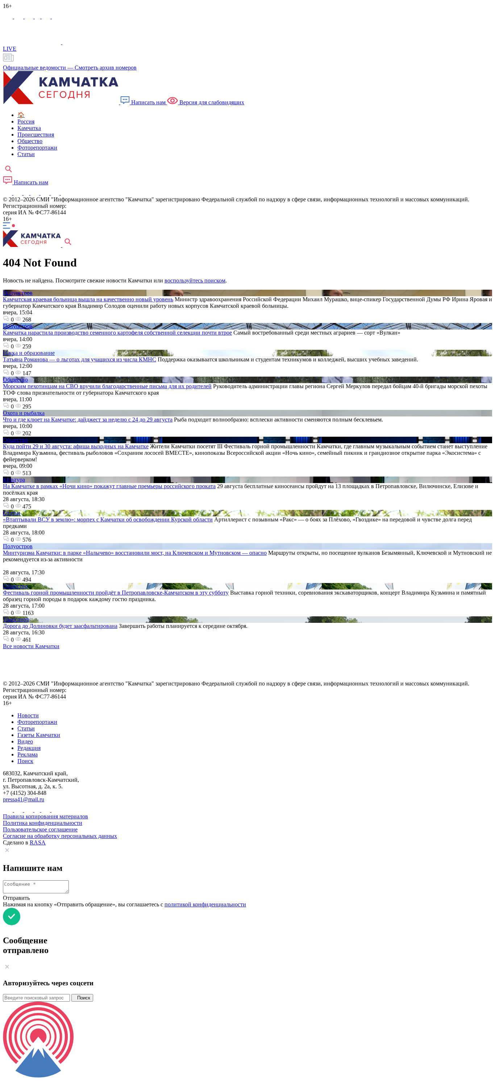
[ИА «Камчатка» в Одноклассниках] (38, 16)
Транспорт (16, 619)
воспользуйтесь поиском (195, 280)
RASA (38, 842)
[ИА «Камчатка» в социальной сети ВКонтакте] (30, 16)
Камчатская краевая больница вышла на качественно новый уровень (88, 299)
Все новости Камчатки (31, 646)
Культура (14, 480)
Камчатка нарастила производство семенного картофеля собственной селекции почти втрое (117, 333)
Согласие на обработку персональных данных (60, 836)
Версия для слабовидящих (211, 102)
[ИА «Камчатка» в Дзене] (56, 193)
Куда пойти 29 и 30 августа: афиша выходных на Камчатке (76, 446)
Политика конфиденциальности (42, 823)
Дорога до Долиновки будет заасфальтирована (60, 626)
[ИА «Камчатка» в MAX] (8, 16)
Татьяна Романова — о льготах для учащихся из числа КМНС (79, 359)
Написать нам (148, 102)
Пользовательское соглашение (40, 829)
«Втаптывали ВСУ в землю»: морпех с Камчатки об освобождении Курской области (108, 519)
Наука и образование (29, 353)
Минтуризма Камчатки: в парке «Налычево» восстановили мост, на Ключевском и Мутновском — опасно (135, 553)
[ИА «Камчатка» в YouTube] (35, 193)
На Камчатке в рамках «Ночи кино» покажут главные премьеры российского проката (109, 486)
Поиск (82, 998)
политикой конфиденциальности (205, 904)
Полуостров (18, 293)
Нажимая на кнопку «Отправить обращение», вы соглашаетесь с (124, 904)
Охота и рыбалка (24, 413)
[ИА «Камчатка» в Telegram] (19, 16)
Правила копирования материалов (45, 816)
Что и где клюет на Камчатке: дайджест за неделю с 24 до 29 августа (87, 419)
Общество (15, 380)
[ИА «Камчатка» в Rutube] (47, 16)
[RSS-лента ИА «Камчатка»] (64, 193)
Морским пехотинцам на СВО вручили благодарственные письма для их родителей (107, 386)
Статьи (11, 513)
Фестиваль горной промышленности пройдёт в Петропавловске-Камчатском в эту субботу (116, 593)
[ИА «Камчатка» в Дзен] (56, 16)
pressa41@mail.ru (23, 799)
